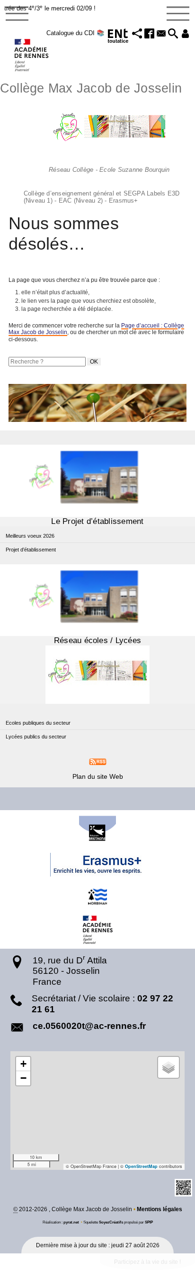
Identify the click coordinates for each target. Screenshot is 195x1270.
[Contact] (161, 34)
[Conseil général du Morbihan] (97, 896)
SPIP (149, 1222)
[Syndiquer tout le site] (98, 761)
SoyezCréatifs (111, 1222)
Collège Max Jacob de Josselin (91, 141)
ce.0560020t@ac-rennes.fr (89, 1026)
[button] (137, 34)
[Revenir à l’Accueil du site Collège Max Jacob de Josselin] (32, 55)
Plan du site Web (97, 776)
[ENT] (118, 37)
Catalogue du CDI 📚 (75, 33)
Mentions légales (159, 1209)
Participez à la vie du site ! (147, 1262)
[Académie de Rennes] (97, 930)
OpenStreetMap (141, 1166)
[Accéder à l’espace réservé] (185, 34)
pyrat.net (71, 1222)
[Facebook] (149, 34)
